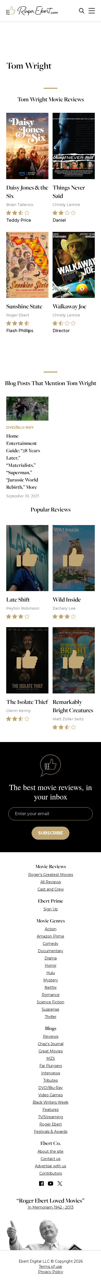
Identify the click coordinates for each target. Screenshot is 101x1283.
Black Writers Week (50, 1102)
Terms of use (50, 1266)
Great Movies (51, 1051)
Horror (50, 965)
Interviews (50, 1073)
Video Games (50, 1095)
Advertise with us (50, 1166)
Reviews (50, 1036)
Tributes (50, 1080)
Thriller (50, 1016)
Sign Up (51, 909)
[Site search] (81, 11)
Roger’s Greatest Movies (50, 874)
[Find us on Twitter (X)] (59, 1183)
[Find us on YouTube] (50, 1183)
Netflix (50, 987)
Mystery (50, 980)
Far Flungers (50, 1065)
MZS (50, 1058)
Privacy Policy (50, 1271)
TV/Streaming (50, 1117)
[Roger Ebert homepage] (32, 10)
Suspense (50, 1009)
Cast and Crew (51, 889)
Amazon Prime (50, 936)
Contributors (50, 1173)
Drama (51, 958)
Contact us (50, 1158)
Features (50, 1109)
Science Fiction (50, 1002)
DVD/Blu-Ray (50, 1087)
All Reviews (50, 882)
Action (50, 929)
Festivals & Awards (50, 1131)
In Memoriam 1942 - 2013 (51, 1207)
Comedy (50, 943)
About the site (50, 1151)
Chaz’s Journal (50, 1043)
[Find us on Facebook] (41, 1183)
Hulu (50, 972)
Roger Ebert (50, 1124)
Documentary (50, 951)
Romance (51, 994)
